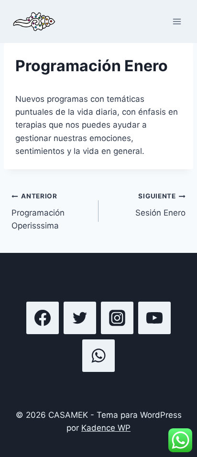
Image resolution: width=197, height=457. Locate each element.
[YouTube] (154, 318)
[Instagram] (117, 318)
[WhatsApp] (98, 355)
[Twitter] (80, 318)
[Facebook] (42, 318)
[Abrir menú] (177, 21)
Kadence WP (106, 428)
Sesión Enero (160, 205)
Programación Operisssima (38, 211)
